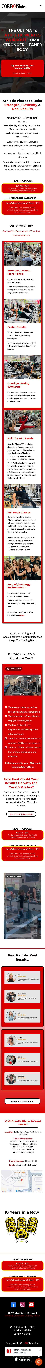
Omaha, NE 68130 (22, 1329)
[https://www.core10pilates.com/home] (14, 6)
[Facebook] (13, 1304)
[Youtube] (31, 1304)
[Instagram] (22, 1304)
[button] (40, 6)
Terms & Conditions (14, 1316)
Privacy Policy (33, 1316)
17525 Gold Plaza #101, (23, 1327)
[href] (21, 1181)
